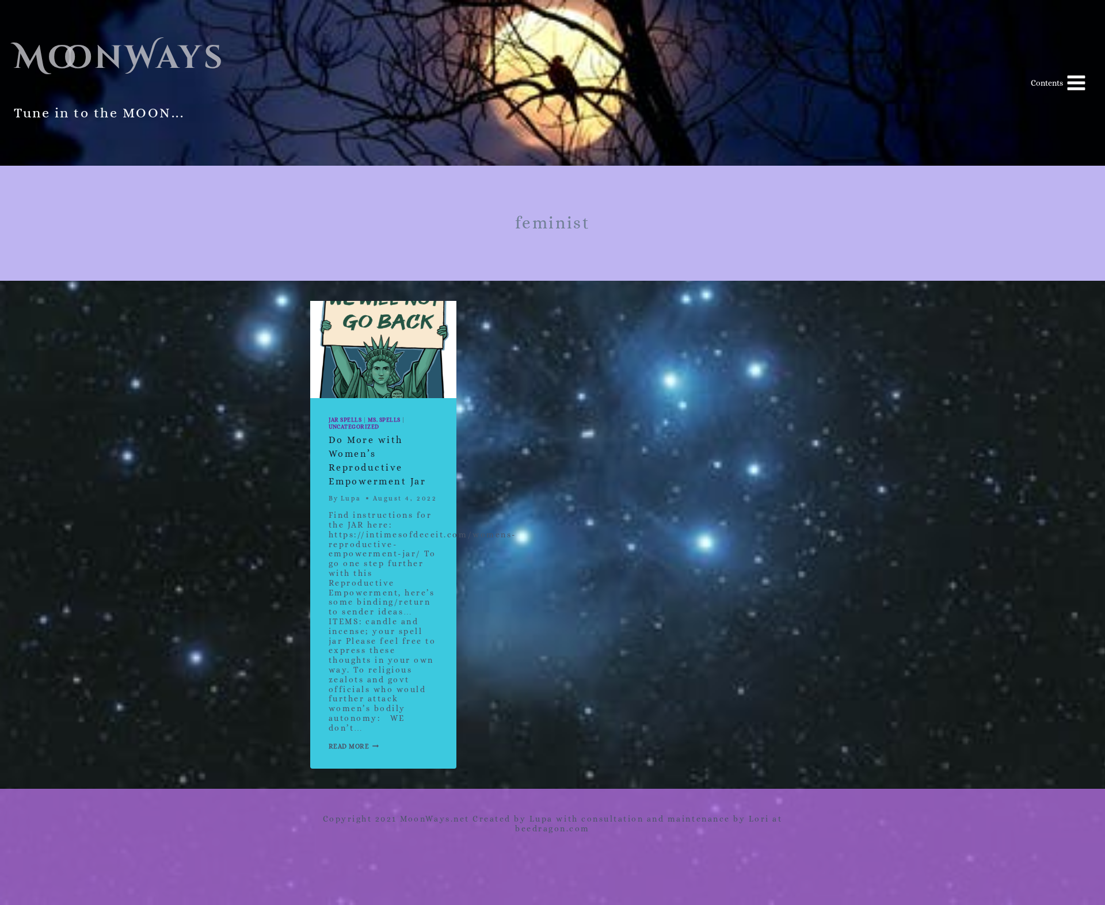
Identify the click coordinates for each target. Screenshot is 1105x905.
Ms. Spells (384, 420)
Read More (354, 746)
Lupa (351, 498)
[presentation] (383, 350)
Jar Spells (345, 420)
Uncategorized (354, 426)
